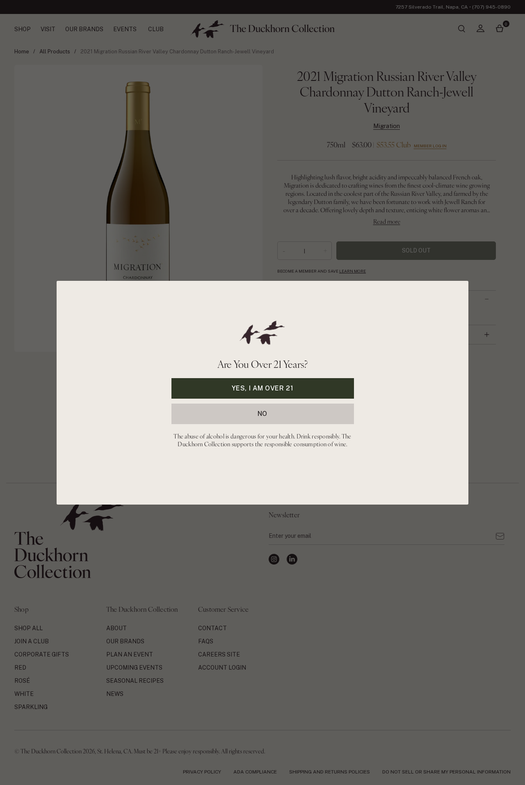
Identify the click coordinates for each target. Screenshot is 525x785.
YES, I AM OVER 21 (263, 388)
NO (262, 413)
